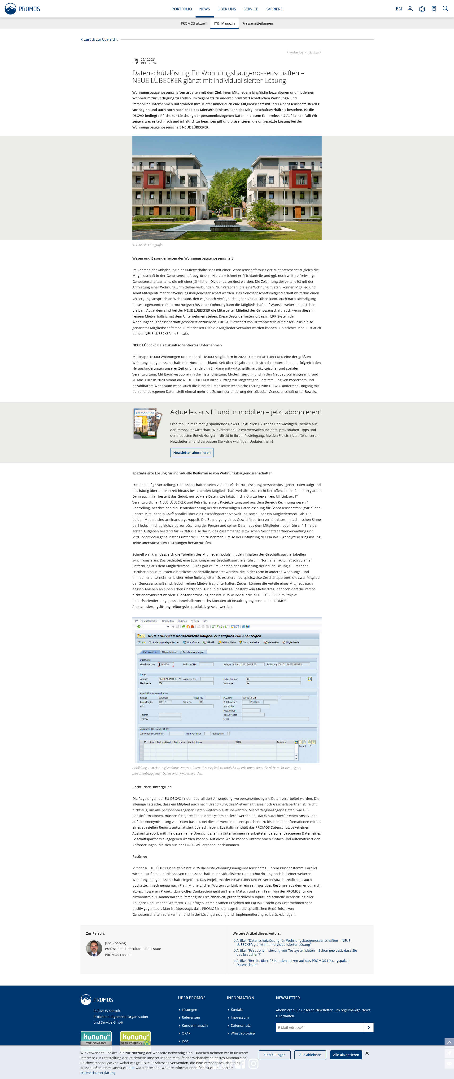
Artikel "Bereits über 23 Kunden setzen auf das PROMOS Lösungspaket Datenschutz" (292, 963)
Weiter (369, 1028)
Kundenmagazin (195, 1025)
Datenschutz (241, 1025)
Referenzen (191, 1017)
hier (131, 1068)
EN (399, 8)
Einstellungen (275, 1054)
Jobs (185, 1041)
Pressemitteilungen (257, 23)
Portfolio (182, 9)
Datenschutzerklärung (98, 1072)
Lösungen (189, 1009)
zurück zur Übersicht (101, 39)
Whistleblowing (243, 1033)
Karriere (274, 9)
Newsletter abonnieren (192, 452)
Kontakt (237, 1009)
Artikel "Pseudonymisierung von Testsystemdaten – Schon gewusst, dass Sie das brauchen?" (296, 952)
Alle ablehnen (310, 1054)
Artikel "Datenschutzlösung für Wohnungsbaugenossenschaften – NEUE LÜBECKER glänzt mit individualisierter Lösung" (293, 942)
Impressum (240, 1017)
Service (251, 9)
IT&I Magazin (224, 23)
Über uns (227, 9)
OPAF (186, 1033)
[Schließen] (367, 1053)
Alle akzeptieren (346, 1054)
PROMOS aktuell (194, 23)
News (204, 9)
